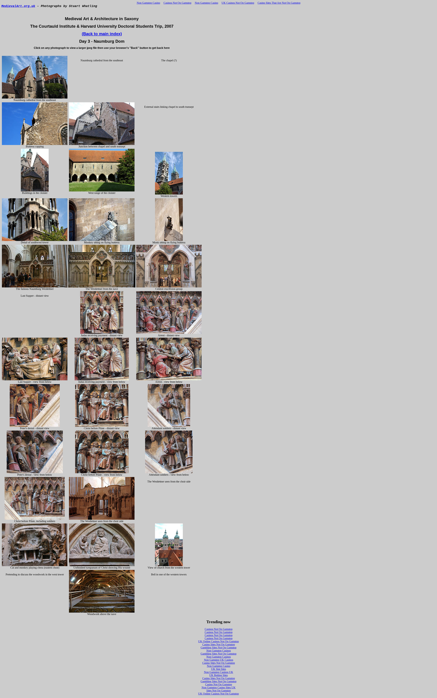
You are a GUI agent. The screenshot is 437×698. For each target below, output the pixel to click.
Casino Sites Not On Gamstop (218, 644)
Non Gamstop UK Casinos (218, 659)
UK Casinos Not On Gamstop (238, 2)
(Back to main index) (102, 33)
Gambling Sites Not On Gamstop (218, 647)
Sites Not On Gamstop (218, 690)
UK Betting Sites (218, 675)
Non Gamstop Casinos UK (218, 672)
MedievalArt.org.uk (18, 6)
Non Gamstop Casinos (218, 650)
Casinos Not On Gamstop (177, 2)
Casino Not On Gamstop (218, 684)
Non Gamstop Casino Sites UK (219, 687)
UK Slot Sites (218, 669)
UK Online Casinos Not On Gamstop (218, 641)
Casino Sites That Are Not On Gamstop (279, 2)
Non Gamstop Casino (148, 2)
